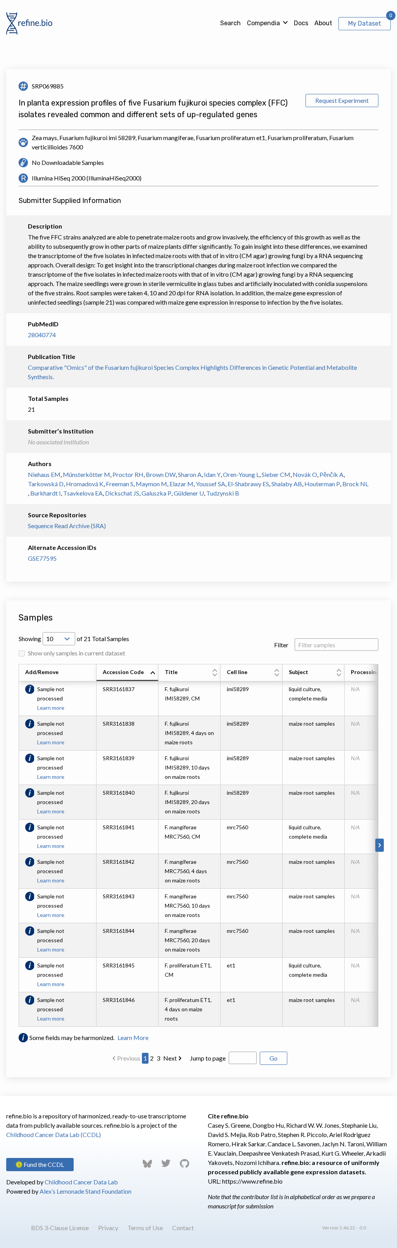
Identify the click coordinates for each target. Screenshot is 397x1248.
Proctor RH (127, 474)
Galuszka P (156, 493)
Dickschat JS (122, 493)
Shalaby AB (286, 483)
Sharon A (190, 474)
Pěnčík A (331, 474)
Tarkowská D (46, 483)
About (323, 23)
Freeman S (119, 483)
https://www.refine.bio (252, 1181)
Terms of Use (145, 1227)
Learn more (50, 707)
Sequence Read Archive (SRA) (67, 525)
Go (273, 1058)
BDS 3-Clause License (60, 1227)
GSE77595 (42, 558)
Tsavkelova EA (83, 493)
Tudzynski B (222, 493)
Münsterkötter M (86, 474)
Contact (183, 1227)
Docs (301, 23)
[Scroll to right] (379, 845)
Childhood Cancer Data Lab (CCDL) (53, 1134)
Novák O (305, 474)
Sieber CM (276, 474)
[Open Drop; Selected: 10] (59, 638)
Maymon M (151, 483)
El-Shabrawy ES (248, 483)
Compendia (263, 23)
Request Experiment (342, 100)
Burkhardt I (45, 493)
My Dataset (364, 23)
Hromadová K (85, 483)
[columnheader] (128, 672)
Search (230, 23)
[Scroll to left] (17, 845)
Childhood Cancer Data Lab (81, 1182)
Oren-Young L (241, 474)
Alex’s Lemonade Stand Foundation (85, 1191)
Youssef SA (210, 483)
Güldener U (189, 493)
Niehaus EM (44, 474)
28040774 (42, 334)
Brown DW (161, 474)
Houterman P (322, 483)
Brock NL (355, 483)
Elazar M (181, 483)
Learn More (132, 1037)
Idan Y (212, 474)
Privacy (108, 1227)
